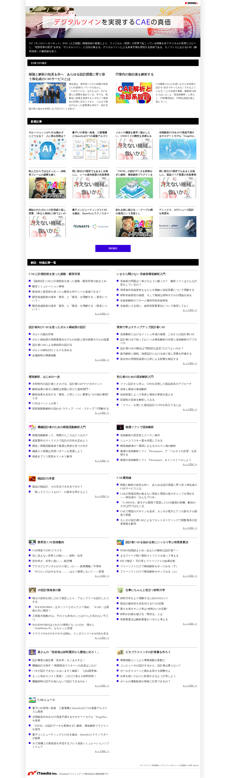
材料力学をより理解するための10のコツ (144, 598)
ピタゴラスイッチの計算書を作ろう (148, 652)
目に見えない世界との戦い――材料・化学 (57, 555)
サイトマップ (145, 765)
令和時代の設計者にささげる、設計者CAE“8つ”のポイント (67, 383)
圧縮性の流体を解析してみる (137, 399)
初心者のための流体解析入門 (135, 376)
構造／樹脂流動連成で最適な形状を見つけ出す (60, 445)
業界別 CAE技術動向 (51, 542)
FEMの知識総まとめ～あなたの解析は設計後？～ (149, 550)
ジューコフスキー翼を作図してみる (141, 440)
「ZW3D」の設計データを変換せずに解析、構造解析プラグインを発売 (134, 175)
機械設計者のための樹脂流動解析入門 (62, 427)
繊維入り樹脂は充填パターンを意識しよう (57, 451)
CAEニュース (46, 699)
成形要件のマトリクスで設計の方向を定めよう (60, 440)
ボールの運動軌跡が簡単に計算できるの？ (145, 681)
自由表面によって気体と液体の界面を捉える (146, 394)
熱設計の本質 (46, 478)
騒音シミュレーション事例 (48, 286)
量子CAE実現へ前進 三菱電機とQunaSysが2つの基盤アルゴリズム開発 (90, 136)
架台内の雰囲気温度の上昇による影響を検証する (149, 359)
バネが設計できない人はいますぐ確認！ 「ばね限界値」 (65, 670)
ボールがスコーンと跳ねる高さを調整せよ (145, 670)
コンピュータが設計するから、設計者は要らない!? (150, 665)
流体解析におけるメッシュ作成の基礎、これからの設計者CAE (157, 334)
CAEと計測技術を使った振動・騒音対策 (54, 273)
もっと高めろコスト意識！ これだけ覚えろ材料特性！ (64, 676)
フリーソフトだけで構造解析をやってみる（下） (149, 566)
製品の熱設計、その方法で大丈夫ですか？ (57, 486)
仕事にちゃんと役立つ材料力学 (145, 590)
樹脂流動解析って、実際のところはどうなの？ (60, 435)
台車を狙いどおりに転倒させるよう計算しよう (148, 676)
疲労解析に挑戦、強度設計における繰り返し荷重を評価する (156, 353)
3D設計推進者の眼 (51, 590)
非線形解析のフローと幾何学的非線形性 (144, 300)
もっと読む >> (102, 313)
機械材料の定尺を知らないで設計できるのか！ (60, 681)
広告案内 (183, 765)
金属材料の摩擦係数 (44, 355)
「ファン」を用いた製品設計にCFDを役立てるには (150, 405)
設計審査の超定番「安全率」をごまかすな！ (58, 660)
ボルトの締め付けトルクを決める (52, 350)
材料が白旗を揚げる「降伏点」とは (141, 614)
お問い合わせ (193, 765)
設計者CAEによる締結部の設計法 (52, 344)
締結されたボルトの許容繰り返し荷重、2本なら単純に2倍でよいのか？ (47, 213)
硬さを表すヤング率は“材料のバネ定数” (144, 608)
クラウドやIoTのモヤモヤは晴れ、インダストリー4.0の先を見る (70, 633)
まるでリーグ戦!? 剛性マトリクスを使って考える (149, 555)
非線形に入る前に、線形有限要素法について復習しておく (154, 305)
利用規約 (155, 765)
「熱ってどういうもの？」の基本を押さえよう (60, 492)
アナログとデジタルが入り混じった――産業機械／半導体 (66, 566)
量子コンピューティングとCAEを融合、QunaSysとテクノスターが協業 (90, 213)
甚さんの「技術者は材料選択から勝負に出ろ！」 (69, 652)
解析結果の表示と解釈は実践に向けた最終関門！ (61, 389)
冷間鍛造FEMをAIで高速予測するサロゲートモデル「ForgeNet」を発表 (177, 136)
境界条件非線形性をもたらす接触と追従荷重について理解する (157, 290)
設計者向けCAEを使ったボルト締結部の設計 (57, 327)
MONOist (192, 3)
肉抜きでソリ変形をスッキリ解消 (52, 456)
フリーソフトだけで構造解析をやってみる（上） (149, 571)
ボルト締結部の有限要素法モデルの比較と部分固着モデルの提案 (70, 339)
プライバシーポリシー (169, 765)
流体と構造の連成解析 (133, 389)
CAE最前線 (124, 477)
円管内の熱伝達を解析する (135, 74)
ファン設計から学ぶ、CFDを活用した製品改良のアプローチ (156, 383)
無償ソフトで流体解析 (140, 427)
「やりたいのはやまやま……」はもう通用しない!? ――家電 (68, 571)
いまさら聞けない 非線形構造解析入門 (141, 273)
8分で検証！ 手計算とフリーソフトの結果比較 (147, 561)
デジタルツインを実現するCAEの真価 (113, 22)
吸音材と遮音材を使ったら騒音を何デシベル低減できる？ (66, 291)
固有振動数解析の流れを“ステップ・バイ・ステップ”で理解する (70, 408)
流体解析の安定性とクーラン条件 (140, 435)
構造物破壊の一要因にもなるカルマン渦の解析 (148, 445)
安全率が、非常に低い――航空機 (52, 561)
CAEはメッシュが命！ (45, 403)
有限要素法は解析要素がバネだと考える (144, 619)
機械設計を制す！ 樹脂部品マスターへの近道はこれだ (64, 665)
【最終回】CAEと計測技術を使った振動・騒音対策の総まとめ (69, 281)
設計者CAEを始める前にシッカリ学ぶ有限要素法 (157, 542)
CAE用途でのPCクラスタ (47, 550)
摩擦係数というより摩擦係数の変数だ (142, 660)
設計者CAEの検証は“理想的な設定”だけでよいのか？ (152, 348)
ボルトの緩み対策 (42, 334)
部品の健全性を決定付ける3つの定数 (142, 603)
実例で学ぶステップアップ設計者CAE (141, 327)
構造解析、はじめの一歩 (44, 376)
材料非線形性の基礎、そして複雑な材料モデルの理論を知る (156, 295)
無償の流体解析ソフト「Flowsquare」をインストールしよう (155, 460)
